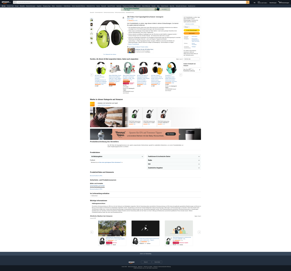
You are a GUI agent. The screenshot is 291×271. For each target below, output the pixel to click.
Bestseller (22, 6)
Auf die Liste (187, 59)
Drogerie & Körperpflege (128, 6)
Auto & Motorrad (146, 6)
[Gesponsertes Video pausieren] (124, 231)
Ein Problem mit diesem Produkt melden (138, 46)
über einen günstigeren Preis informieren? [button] (110, 162)
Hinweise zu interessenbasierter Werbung (162, 266)
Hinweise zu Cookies (148, 266)
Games (98, 6)
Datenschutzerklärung (132, 266)
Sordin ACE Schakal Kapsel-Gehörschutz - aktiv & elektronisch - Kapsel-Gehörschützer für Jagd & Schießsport (149, 239)
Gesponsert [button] (197, 128)
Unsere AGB (124, 266)
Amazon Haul (10, 6)
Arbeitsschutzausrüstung (109, 12)
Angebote (39, 6)
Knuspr (16, 6)
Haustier (154, 6)
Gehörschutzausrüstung (120, 12)
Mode (53, 6)
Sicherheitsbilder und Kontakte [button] (97, 185)
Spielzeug (118, 6)
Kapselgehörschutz (130, 12)
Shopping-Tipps (46, 6)
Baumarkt (103, 6)
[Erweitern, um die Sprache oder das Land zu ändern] (150, 262)
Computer (138, 6)
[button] (3, 6)
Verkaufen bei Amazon (181, 6)
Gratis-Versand (164, 6)
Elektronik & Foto (91, 6)
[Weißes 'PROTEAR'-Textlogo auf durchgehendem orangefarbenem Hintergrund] (92, 104)
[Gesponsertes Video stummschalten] (124, 234)
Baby (158, 6)
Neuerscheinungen (30, 6)
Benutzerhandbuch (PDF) (96, 175)
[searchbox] (131, 2)
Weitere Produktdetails (133, 44)
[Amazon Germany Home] (131, 262)
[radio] (91, 20)
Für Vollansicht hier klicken (109, 54)
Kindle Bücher (67, 6)
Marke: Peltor (130, 18)
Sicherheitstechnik (99, 12)
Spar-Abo (172, 6)
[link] (101, 79)
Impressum (140, 266)
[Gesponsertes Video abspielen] (145, 228)
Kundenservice (191, 6)
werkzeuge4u (194, 36)
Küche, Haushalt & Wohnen (78, 6)
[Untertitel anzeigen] (124, 222)
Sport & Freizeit (111, 6)
